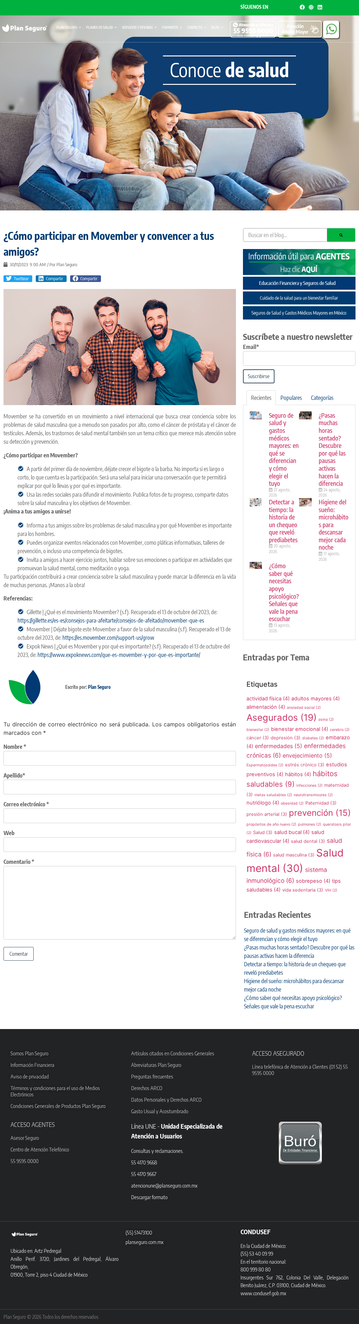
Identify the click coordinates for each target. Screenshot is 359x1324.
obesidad (292, 803)
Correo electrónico (26, 804)
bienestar (257, 729)
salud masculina (293, 855)
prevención (320, 813)
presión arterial (266, 814)
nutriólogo (262, 803)
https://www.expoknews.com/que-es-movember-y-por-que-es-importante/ (119, 654)
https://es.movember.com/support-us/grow (108, 637)
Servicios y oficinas (137, 27)
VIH (331, 890)
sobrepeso (313, 881)
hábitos (298, 774)
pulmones (309, 824)
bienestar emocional (299, 729)
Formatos (170, 27)
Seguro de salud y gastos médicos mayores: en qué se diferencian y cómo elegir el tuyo (284, 449)
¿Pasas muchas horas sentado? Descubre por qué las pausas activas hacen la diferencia (332, 449)
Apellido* (14, 775)
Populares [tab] (291, 397)
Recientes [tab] (261, 397)
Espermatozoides (264, 765)
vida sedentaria (302, 890)
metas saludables (273, 795)
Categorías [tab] (322, 397)
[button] (18, 278)
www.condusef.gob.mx (263, 1293)
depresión (285, 737)
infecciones (309, 785)
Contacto (194, 27)
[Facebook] (302, 7)
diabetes (313, 738)
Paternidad (321, 803)
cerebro (340, 729)
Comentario (19, 861)
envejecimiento (307, 755)
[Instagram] (311, 7)
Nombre (15, 746)
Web (9, 832)
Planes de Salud (99, 27)
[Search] (341, 235)
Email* (251, 346)
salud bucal (292, 832)
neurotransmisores (313, 795)
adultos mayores (315, 698)
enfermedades (278, 746)
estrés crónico (304, 764)
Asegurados (281, 717)
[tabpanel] (299, 522)
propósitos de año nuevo (271, 824)
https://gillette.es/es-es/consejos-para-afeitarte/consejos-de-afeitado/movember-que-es (111, 620)
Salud (262, 832)
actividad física (268, 698)
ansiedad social (304, 707)
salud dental (308, 841)
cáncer (257, 737)
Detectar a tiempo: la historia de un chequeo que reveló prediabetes (283, 521)
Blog (215, 27)
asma (326, 719)
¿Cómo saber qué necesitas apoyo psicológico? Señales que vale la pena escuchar (284, 592)
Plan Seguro (66, 27)
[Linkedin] (320, 7)
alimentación (265, 707)
